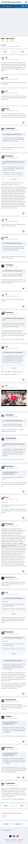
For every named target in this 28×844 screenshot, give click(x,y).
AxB (18, 352)
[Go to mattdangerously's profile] (2, 439)
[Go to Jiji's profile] (2, 58)
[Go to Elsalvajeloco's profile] (2, 157)
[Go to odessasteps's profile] (2, 415)
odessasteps (9, 415)
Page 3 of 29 (14, 51)
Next (22, 51)
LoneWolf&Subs (10, 128)
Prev (5, 51)
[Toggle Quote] (3, 134)
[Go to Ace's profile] (2, 92)
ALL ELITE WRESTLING (15, 46)
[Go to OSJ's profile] (2, 347)
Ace (6, 91)
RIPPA (4, 44)
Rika (6, 77)
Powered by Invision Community (14, 841)
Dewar (7, 109)
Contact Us (14, 839)
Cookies (20, 839)
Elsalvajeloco (9, 156)
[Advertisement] (14, 23)
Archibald (8, 716)
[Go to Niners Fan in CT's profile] (2, 578)
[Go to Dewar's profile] (2, 109)
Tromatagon (20, 161)
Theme (7, 839)
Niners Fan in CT (10, 577)
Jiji (6, 57)
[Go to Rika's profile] (2, 78)
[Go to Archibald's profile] (2, 717)
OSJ (6, 346)
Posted (11, 59)
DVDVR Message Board (11, 2)
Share (7, 824)
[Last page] (26, 52)
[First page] (2, 52)
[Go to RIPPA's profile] (2, 498)
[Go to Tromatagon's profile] (2, 265)
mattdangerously (10, 438)
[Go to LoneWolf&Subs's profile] (2, 129)
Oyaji (18, 270)
